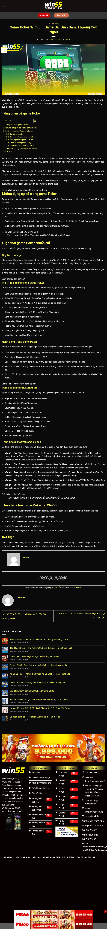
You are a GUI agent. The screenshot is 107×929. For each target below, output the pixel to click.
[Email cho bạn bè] (56, 578)
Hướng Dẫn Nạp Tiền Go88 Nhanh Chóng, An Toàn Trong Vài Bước (40, 708)
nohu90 (45, 857)
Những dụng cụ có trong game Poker (21, 128)
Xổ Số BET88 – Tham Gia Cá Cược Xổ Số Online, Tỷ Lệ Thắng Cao (40, 674)
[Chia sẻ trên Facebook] (46, 578)
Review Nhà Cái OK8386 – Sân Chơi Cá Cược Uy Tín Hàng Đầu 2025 (41, 639)
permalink (77, 588)
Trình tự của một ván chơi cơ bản (22, 145)
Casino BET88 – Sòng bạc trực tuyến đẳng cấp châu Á (35, 656)
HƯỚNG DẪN (53, 23)
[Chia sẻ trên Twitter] (51, 578)
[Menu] (3, 6)
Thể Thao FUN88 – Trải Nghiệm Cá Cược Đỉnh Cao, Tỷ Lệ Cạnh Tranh (41, 648)
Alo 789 (88, 857)
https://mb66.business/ (94, 846)
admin (67, 40)
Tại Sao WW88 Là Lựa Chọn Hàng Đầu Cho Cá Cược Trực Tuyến (39, 699)
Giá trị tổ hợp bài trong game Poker (23, 137)
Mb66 (85, 850)
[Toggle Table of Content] (34, 121)
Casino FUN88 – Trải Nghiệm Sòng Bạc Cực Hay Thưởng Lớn (37, 682)
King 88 (79, 857)
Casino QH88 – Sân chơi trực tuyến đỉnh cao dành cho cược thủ (38, 665)
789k (58, 857)
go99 (52, 857)
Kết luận (9, 152)
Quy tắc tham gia (16, 134)
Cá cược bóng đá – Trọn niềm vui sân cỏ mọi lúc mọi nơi (35, 717)
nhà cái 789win (68, 857)
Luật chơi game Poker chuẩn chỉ (19, 131)
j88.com (96, 857)
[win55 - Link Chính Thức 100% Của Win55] (53, 6)
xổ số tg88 (20, 857)
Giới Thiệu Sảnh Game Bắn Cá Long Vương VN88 (32, 691)
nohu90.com (8, 857)
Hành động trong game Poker (21, 140)
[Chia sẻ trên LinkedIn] (65, 578)
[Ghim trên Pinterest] (60, 578)
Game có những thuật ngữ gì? (21, 143)
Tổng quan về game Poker (16, 125)
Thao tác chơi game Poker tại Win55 (21, 148)
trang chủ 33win (33, 857)
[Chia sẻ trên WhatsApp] (42, 578)
